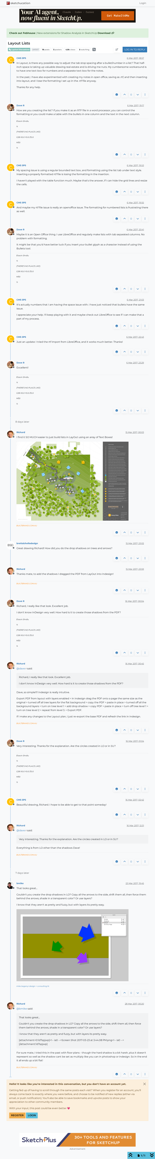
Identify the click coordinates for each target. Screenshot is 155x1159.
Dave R (20, 105)
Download (104, 33)
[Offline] (11, 107)
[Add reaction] (116, 95)
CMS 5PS (21, 58)
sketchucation (20, 3)
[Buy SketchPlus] (77, 1140)
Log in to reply (134, 49)
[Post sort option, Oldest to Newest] (117, 50)
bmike (20, 883)
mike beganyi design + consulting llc (32, 986)
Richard (20, 432)
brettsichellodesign (27, 543)
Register (17, 1115)
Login (32, 1115)
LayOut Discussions (20, 49)
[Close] (144, 1084)
